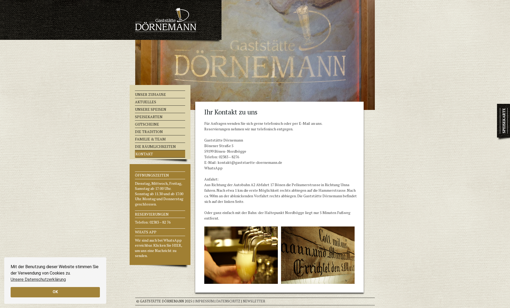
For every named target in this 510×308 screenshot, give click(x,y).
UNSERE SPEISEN (150, 109)
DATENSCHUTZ (228, 301)
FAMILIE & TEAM (150, 139)
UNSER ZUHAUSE (150, 94)
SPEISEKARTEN (149, 116)
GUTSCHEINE (147, 124)
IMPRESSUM (204, 301)
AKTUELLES (145, 101)
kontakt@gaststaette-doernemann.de (250, 162)
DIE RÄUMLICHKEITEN (155, 146)
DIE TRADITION (149, 131)
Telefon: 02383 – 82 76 (153, 222)
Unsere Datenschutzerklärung (38, 279)
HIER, (177, 245)
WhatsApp (213, 167)
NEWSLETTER (254, 301)
